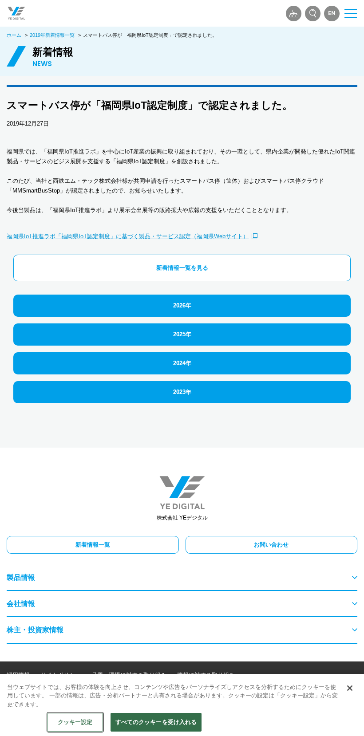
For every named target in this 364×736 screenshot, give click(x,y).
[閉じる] (350, 688)
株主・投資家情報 (35, 630)
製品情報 (21, 577)
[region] (182, 705)
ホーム (14, 35)
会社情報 (21, 603)
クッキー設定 (75, 722)
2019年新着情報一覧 (52, 35)
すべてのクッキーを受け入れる (156, 722)
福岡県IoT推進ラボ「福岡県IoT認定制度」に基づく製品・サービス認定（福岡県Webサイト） (128, 236)
